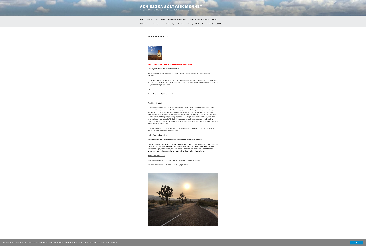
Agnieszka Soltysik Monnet (171, 7)
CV (157, 19)
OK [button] (357, 242)
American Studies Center (156, 156)
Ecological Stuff (193, 24)
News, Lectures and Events (198, 19)
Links (163, 19)
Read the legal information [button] (109, 242)
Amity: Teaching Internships (157, 135)
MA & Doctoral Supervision (176, 19)
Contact (149, 19)
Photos (214, 19)
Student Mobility (169, 24)
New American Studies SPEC (211, 24)
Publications (144, 24)
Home (141, 19)
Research (156, 24)
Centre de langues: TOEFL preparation (161, 94)
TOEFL (150, 89)
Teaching (180, 24)
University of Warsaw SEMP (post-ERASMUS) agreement (168, 165)
